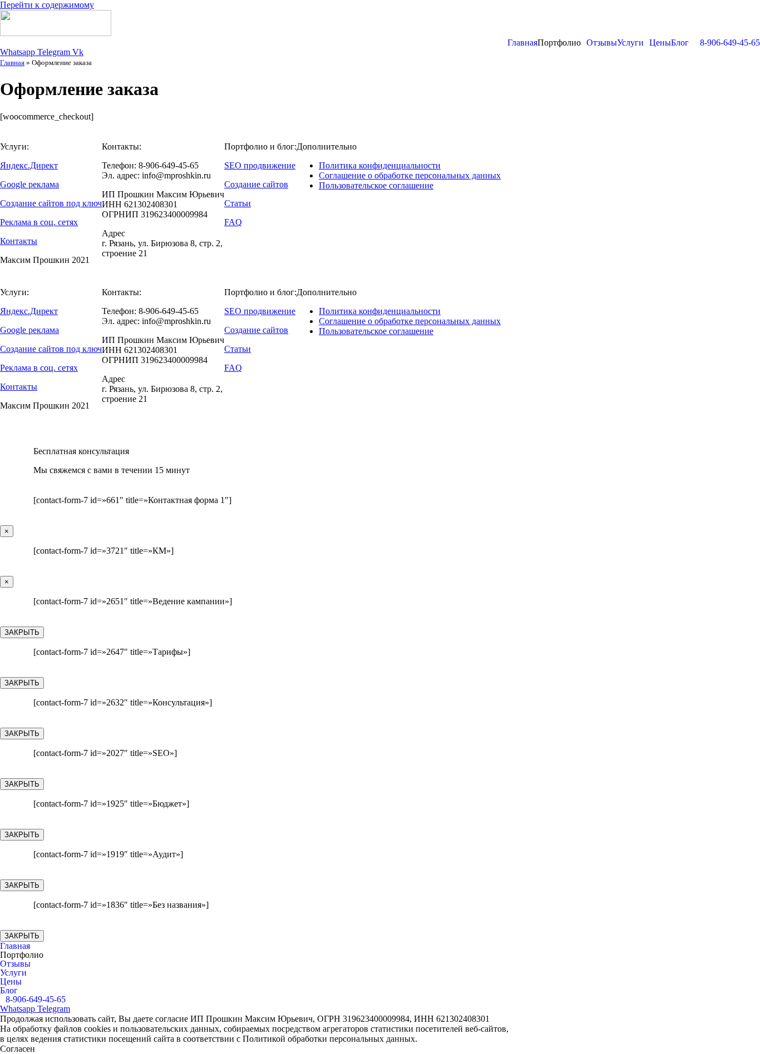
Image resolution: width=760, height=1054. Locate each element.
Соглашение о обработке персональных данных (410, 175)
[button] (561, 42)
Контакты (18, 241)
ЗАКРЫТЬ (22, 632)
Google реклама (29, 184)
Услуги (630, 42)
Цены (660, 42)
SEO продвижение (259, 165)
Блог (680, 42)
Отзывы (601, 42)
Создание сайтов (256, 184)
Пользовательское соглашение (376, 185)
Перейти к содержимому (47, 4)
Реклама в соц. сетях (39, 222)
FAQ (233, 222)
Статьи (237, 203)
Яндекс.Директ (29, 165)
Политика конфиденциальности (380, 165)
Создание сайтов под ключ (51, 203)
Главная (522, 42)
